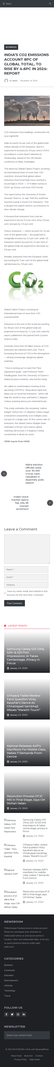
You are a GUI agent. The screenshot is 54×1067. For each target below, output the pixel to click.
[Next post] (50, 503)
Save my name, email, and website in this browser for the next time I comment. (27, 593)
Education (9, 975)
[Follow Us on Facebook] (6, 1014)
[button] (50, 3)
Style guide (34, 1059)
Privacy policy (20, 1059)
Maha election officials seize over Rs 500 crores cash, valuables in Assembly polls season (34, 473)
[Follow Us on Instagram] (18, 1014)
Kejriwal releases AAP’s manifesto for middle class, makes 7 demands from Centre (36, 873)
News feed (16, 1056)
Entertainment (11, 980)
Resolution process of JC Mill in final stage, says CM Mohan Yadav (26, 800)
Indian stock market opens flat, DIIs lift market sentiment (20, 502)
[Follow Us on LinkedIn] (24, 1014)
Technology (9, 990)
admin (15, 81)
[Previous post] (4, 474)
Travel (7, 995)
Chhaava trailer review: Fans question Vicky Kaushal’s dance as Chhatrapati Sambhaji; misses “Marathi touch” (24, 703)
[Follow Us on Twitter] (12, 1014)
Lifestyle (8, 985)
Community (9, 970)
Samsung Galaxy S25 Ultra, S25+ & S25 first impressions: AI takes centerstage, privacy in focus (26, 656)
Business (11, 47)
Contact (39, 1056)
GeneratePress (42, 1049)
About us (28, 1056)
